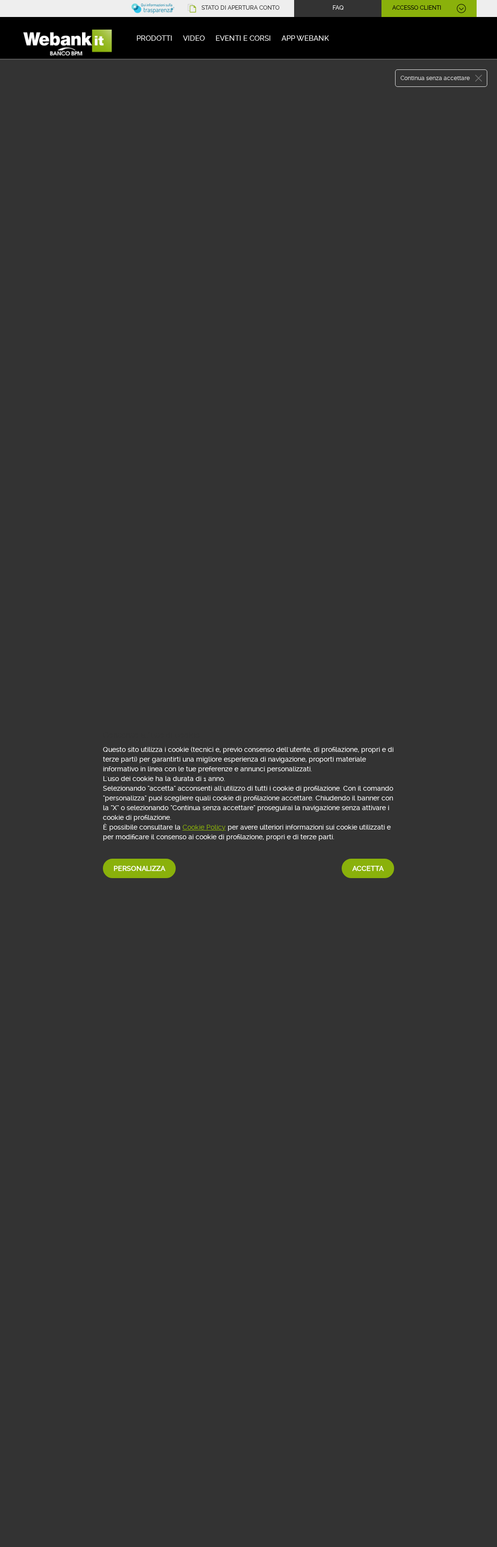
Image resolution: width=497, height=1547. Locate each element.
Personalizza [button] (139, 868)
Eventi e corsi (243, 38)
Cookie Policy (204, 827)
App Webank (305, 38)
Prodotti (154, 38)
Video (194, 38)
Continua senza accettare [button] (435, 78)
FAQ (338, 7)
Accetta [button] (367, 868)
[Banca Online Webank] (69, 40)
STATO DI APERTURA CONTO (240, 7)
